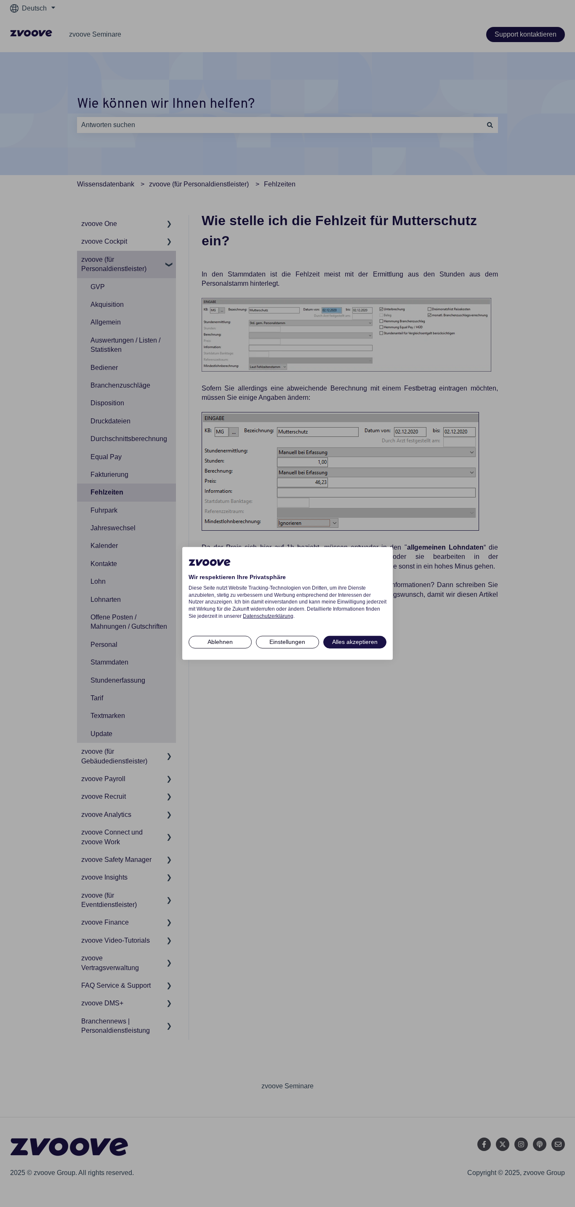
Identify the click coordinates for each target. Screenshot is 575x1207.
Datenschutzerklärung (268, 616)
